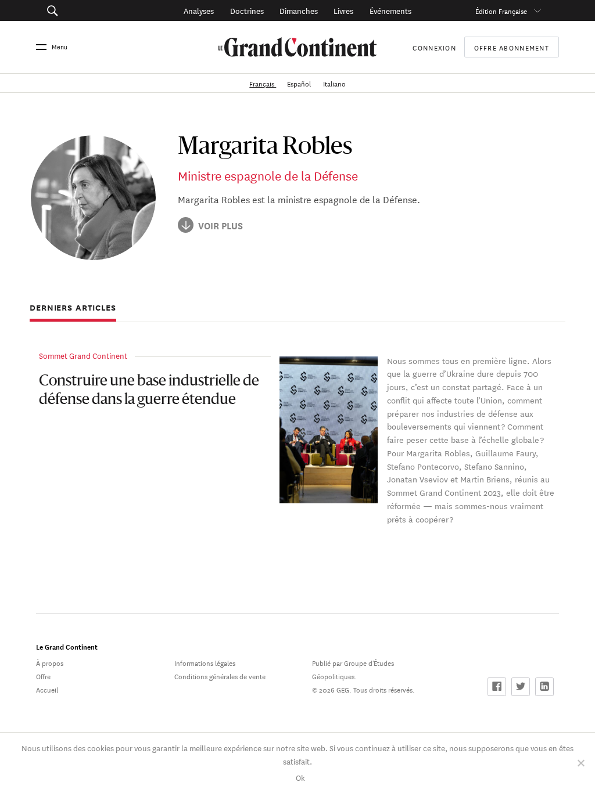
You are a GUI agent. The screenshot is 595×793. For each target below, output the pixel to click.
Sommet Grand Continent (83, 355)
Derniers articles (73, 307)
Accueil (47, 689)
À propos (49, 662)
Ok (300, 777)
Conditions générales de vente (220, 675)
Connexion (434, 47)
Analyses (199, 10)
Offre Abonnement (511, 47)
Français (262, 83)
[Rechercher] (88, 10)
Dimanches (298, 10)
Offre (43, 675)
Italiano (334, 83)
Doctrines (247, 10)
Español (300, 83)
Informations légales (204, 662)
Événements (390, 10)
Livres (343, 10)
